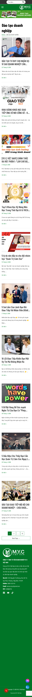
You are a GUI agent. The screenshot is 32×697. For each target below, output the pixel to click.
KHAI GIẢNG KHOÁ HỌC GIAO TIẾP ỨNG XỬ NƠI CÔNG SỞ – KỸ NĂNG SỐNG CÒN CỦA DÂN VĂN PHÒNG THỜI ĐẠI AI (15, 114)
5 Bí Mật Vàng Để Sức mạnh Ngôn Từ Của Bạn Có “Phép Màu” (14, 410)
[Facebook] (4, 593)
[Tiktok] (12, 593)
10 (22, 533)
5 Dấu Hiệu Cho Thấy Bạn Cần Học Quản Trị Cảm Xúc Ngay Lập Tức (16, 459)
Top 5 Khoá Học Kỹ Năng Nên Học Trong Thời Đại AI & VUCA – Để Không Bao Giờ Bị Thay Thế (16, 210)
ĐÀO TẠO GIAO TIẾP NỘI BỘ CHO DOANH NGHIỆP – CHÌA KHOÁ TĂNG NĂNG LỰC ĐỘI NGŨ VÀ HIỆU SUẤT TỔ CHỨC (15, 509)
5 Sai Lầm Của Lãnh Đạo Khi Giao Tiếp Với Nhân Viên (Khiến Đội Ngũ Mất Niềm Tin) (15, 310)
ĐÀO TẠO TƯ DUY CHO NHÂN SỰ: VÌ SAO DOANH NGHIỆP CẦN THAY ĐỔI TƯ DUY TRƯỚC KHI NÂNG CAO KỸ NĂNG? (16, 65)
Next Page (16, 538)
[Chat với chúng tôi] (27, 681)
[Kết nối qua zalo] (27, 687)
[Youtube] (8, 593)
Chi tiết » (4, 78)
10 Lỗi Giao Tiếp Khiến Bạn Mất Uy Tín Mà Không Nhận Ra (15, 360)
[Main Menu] (2, 7)
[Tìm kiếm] (23, 2)
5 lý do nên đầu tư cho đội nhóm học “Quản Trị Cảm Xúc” (16, 257)
